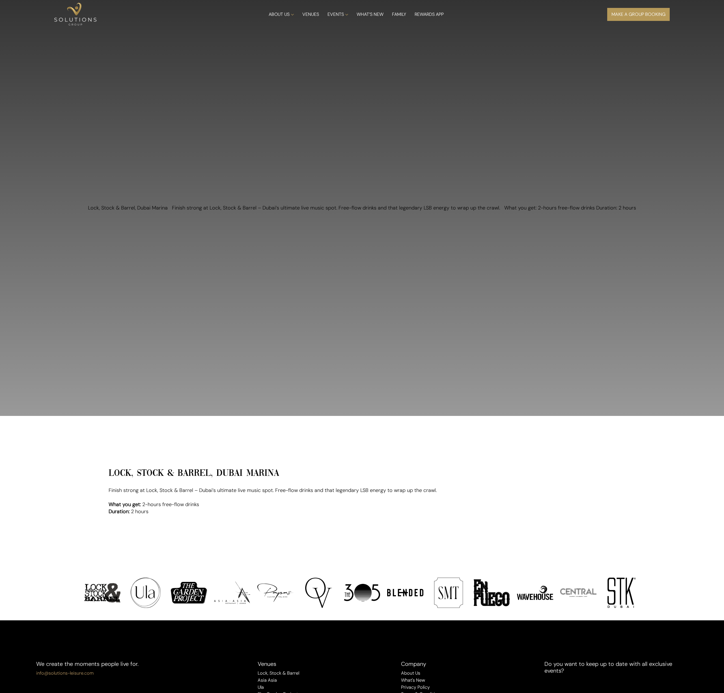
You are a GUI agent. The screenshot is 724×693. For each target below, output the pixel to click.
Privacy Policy (415, 687)
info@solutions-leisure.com (65, 673)
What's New (413, 680)
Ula (261, 687)
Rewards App (429, 14)
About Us (279, 14)
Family (399, 14)
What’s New (370, 14)
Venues (310, 14)
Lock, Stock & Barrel (278, 673)
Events (335, 14)
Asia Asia (267, 680)
